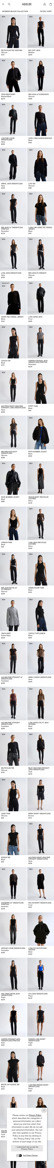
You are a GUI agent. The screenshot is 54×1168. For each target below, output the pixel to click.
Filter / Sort (46, 11)
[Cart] (51, 4)
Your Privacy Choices (30, 1155)
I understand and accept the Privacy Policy (27, 1148)
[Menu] (3, 4)
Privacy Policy (35, 1115)
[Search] (9, 4)
